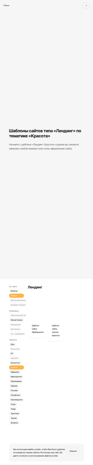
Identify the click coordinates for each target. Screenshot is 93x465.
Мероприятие (16, 377)
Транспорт (15, 413)
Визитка (14, 291)
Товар (13, 409)
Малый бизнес (16, 320)
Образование (16, 381)
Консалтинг (15, 363)
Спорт (13, 404)
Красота (14, 367)
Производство (16, 400)
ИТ (12, 353)
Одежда (14, 386)
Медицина (15, 372)
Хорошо (73, 451)
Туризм (14, 418)
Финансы (14, 423)
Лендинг (14, 296)
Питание (14, 390)
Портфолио (15, 395)
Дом (12, 344)
